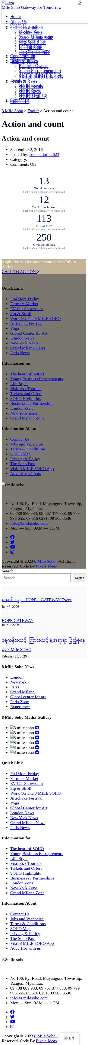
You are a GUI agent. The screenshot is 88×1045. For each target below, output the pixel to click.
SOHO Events (31, 85)
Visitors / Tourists (25, 388)
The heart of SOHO (27, 374)
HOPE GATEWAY (18, 620)
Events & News (23, 80)
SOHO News (30, 90)
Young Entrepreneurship (40, 70)
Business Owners (33, 65)
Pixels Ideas (46, 566)
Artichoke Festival (26, 323)
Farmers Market (24, 303)
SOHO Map (20, 453)
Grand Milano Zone (36, 36)
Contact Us (19, 99)
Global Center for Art (28, 333)
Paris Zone (19, 701)
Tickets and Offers (26, 393)
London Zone (30, 46)
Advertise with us (25, 473)
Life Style (19, 383)
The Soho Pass (22, 463)
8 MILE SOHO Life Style (41, 75)
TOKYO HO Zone (34, 50)
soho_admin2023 (44, 154)
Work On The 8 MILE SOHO (35, 318)
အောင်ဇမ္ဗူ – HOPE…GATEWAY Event (37, 599)
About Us (18, 21)
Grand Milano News (27, 347)
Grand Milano (22, 691)
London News (22, 338)
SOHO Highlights (25, 398)
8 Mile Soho (45, 561)
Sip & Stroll (20, 313)
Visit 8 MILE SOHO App (32, 468)
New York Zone (32, 41)
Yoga (14, 328)
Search (7, 571)
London (16, 677)
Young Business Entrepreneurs (36, 378)
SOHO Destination (26, 26)
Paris (14, 687)
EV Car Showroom (26, 308)
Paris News (20, 352)
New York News (24, 343)
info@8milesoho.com (29, 523)
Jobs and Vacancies (27, 444)
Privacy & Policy (25, 458)
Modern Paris (30, 31)
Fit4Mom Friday (24, 298)
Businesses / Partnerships (32, 403)
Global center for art (28, 696)
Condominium (22, 55)
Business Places (24, 60)
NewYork (18, 682)
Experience (20, 706)
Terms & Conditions (28, 449)
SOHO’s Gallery (33, 95)
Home (15, 16)
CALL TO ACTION (19, 271)
